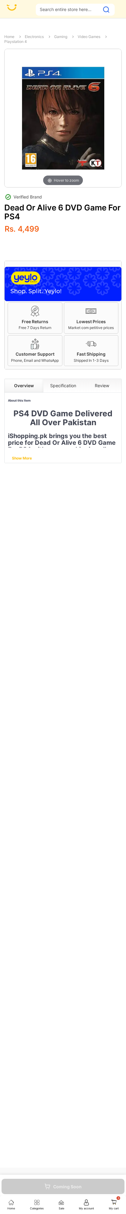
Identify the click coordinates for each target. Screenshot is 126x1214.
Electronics (34, 36)
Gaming (60, 36)
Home (9, 36)
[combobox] (68, 9)
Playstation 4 (15, 41)
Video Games (89, 36)
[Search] (106, 10)
